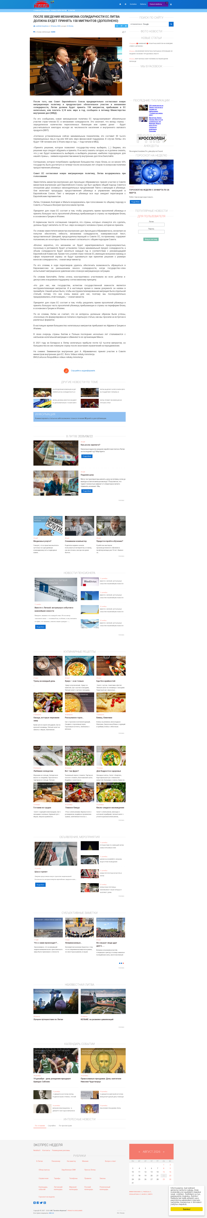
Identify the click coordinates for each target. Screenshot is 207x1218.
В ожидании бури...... (74, 943)
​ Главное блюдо (72, 807)
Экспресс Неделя (40, 658)
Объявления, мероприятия (50, 844)
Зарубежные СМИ (69, 1170)
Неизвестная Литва (45, 991)
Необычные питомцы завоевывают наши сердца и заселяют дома (110, 889)
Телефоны (73, 1178)
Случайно (52, 1125)
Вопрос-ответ (110, 1161)
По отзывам (40, 1125)
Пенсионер (42, 580)
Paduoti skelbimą (156, 4)
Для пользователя (151, 216)
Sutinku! (186, 1209)
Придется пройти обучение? (109, 541)
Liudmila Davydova (41, 26)
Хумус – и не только (74, 681)
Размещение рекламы (61, 1150)
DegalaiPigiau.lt (135, 1194)
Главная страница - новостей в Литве (50, 10)
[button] (37, 931)
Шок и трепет (41, 872)
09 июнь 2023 (55, 26)
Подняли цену (87, 475)
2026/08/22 (85, 436)
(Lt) (167, 3)
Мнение (85, 1161)
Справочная (43, 1178)
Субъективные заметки (52, 920)
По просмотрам (65, 1125)
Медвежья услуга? (42, 541)
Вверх (150, 1194)
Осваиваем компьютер (76, 541)
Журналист (57, 443)
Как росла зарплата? (90, 445)
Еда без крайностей (105, 681)
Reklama (143, 4)
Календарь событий (45, 1050)
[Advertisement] (79, 507)
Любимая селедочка (43, 771)
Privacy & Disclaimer (75, 1210)
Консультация (42, 443)
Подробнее (87, 456)
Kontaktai (133, 4)
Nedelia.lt (36, 1150)
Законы (103, 1178)
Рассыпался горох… (74, 718)
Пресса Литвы (90, 1170)
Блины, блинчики (104, 718)
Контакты (46, 1150)
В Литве (71, 10)
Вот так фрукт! (72, 771)
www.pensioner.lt (135, 1192)
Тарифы (57, 1178)
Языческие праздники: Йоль (110, 1108)
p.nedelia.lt (147, 1192)
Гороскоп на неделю (141, 162)
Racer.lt (144, 1194)
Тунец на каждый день (44, 681)
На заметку (71, 1161)
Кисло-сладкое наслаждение (110, 807)
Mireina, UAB (121, 1210)
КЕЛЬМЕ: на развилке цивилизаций (97, 1019)
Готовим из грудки (42, 807)
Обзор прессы (44, 1170)
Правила (87, 1178)
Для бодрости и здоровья (108, 771)
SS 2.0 (52, 1213)
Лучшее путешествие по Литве (48, 1019)
